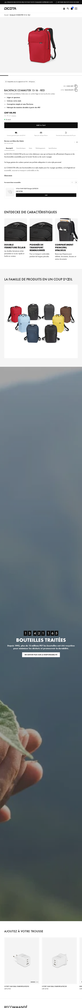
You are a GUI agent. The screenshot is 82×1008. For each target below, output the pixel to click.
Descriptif (9, 148)
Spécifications (53, 148)
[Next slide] (76, 182)
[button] (71, 8)
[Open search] (68, 8)
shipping (14, 116)
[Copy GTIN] (76, 90)
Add (46, 195)
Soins (30, 148)
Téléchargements (40, 148)
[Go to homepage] (10, 8)
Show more (8, 175)
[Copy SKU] (76, 86)
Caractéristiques (21, 148)
